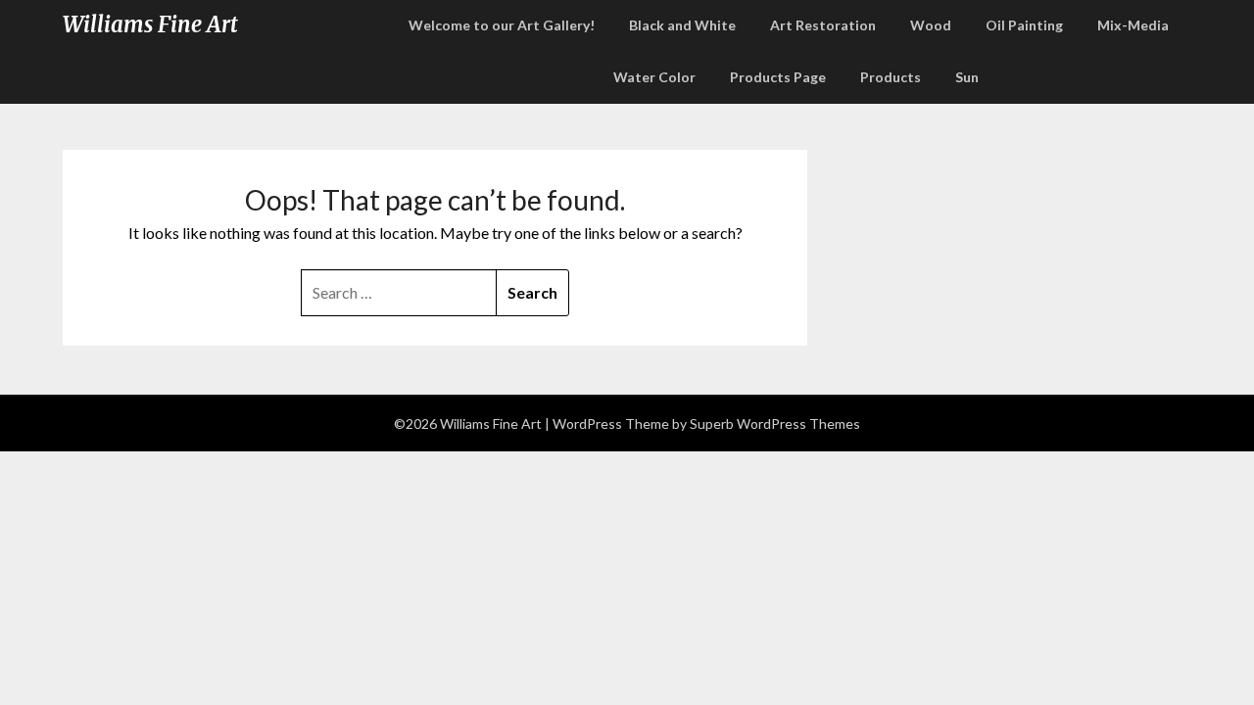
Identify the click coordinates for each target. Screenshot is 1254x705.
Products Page (778, 77)
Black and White (682, 25)
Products (890, 77)
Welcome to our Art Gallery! (502, 25)
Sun (967, 77)
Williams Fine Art (150, 24)
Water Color (654, 77)
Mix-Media (1133, 25)
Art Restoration (823, 25)
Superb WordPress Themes (775, 423)
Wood (930, 25)
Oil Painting (1024, 25)
